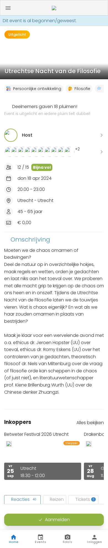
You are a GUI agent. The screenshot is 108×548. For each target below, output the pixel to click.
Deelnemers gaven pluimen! (47, 110)
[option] (42, 455)
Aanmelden (57, 519)
